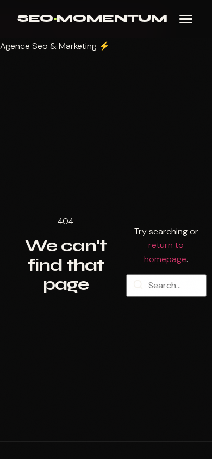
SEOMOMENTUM (92, 18)
